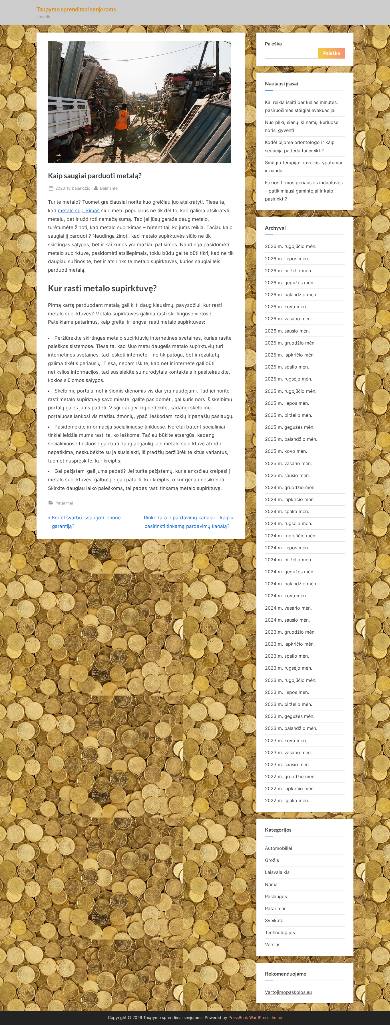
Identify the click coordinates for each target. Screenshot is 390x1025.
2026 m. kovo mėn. (286, 306)
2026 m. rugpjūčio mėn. (290, 246)
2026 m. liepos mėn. (287, 258)
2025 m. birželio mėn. (288, 415)
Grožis (272, 860)
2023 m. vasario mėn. (288, 752)
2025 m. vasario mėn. (288, 463)
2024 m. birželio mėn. (288, 559)
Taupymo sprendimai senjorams (76, 9)
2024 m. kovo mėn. (286, 595)
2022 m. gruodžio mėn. (290, 776)
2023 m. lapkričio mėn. (290, 644)
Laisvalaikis (277, 872)
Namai (272, 884)
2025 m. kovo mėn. (286, 451)
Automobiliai (278, 848)
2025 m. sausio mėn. (287, 475)
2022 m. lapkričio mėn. (290, 788)
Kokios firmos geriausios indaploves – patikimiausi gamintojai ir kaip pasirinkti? (304, 191)
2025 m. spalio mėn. (287, 367)
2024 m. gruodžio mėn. (290, 487)
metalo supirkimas (79, 210)
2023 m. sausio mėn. (287, 764)
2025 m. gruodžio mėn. (290, 343)
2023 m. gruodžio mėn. (290, 632)
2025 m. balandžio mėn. (291, 439)
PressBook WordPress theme (255, 1017)
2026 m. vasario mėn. (288, 318)
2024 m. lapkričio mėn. (290, 499)
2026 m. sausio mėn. (287, 331)
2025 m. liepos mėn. (287, 403)
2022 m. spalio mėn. (287, 800)
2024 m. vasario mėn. (288, 608)
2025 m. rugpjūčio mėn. (290, 391)
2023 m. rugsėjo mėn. (288, 668)
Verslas (272, 944)
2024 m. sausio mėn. (287, 620)
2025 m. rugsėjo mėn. (288, 379)
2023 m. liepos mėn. (287, 692)
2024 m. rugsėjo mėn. (288, 523)
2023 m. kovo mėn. (286, 740)
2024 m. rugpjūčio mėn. (290, 535)
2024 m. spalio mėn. (287, 511)
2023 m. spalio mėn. (287, 656)
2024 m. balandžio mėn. (291, 583)
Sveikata (274, 920)
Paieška (273, 44)
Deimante (109, 188)
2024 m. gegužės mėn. (289, 571)
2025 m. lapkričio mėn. (290, 355)
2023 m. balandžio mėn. (291, 728)
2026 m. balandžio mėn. (291, 294)
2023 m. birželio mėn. (288, 704)
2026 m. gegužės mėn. (289, 282)
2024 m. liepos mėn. (287, 547)
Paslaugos (276, 896)
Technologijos (280, 932)
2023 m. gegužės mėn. (289, 716)
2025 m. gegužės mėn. (289, 427)
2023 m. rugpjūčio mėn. (290, 680)
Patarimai (64, 503)
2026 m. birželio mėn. (288, 270)
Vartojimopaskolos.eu (288, 992)
